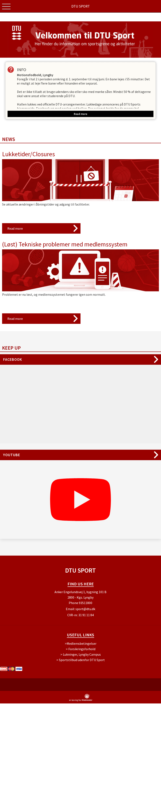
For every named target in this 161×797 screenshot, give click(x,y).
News (8, 139)
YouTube (11, 454)
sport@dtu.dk (85, 609)
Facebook (12, 359)
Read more (15, 228)
